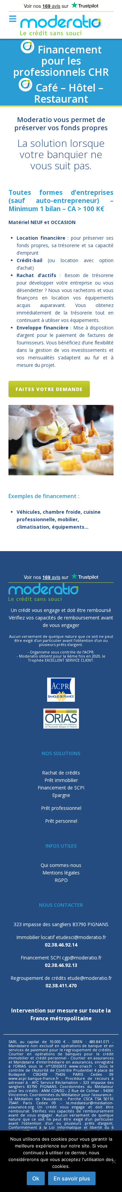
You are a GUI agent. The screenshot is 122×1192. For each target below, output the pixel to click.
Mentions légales (61, 872)
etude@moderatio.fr (89, 978)
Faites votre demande (49, 389)
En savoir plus (72, 1178)
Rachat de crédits (61, 772)
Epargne (61, 795)
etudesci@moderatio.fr (81, 937)
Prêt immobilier (61, 780)
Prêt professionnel (61, 808)
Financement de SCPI (61, 787)
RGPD (61, 880)
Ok (35, 1178)
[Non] (113, 1161)
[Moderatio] (61, 25)
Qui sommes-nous (61, 865)
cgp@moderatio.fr (82, 957)
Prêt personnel (61, 821)
